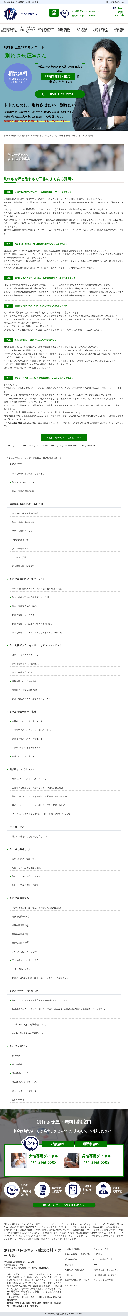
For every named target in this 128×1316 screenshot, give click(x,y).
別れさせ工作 (101, 1249)
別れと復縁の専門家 (103, 1259)
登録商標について (20, 1073)
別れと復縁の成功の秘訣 (23, 491)
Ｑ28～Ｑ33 (55, 445)
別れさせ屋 (9, 2)
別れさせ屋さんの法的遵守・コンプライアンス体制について (40, 978)
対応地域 (98, 1254)
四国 (56, 1303)
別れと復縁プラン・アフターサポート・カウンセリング (37, 632)
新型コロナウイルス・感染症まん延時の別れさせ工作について (40, 1000)
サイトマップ (71, 1285)
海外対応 (34, 1306)
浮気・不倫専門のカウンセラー (26, 655)
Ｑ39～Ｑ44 (78, 445)
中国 (50, 1303)
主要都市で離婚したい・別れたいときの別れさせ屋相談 (37, 788)
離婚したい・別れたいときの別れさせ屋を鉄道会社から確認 (39, 796)
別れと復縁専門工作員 (22, 672)
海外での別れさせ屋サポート (25, 756)
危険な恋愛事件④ (20, 943)
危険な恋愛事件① (20, 916)
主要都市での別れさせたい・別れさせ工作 (31, 730)
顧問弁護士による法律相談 (24, 681)
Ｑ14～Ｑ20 (32, 445)
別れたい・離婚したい (75, 1270)
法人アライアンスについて (24, 1091)
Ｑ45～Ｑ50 (89, 445)
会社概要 (16, 1055)
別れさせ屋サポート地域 (23, 711)
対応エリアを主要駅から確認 (25, 885)
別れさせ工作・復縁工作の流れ (26, 513)
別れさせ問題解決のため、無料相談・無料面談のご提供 (37, 588)
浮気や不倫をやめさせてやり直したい (29, 836)
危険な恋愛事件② (20, 925)
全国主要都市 (22, 1306)
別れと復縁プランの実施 (23, 615)
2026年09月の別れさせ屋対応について (29, 1033)
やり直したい (17, 826)
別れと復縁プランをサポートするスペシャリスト (36, 645)
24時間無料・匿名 (58, 76)
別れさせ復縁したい (20, 849)
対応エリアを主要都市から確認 (26, 867)
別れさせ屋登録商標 (103, 1280)
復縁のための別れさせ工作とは (26, 503)
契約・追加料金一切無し (23, 531)
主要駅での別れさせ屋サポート (26, 747)
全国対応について (20, 540)
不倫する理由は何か (21, 969)
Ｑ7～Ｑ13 (21, 445)
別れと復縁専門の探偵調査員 (25, 664)
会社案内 (69, 1275)
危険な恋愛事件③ (20, 934)
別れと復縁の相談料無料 (23, 522)
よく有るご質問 (19, 557)
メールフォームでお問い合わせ (66, 1205)
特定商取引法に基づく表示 (77, 1280)
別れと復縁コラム (19, 898)
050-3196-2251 (62, 94)
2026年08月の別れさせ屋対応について (29, 1024)
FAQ (96, 1264)
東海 (39, 1303)
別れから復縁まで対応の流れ (78, 1254)
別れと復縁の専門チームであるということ (31, 699)
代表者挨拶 (17, 1064)
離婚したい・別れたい (22, 769)
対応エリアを (18, 876)
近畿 (45, 1303)
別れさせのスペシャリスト (24, 482)
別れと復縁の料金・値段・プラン (27, 579)
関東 (22, 1303)
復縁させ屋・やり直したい (106, 1270)
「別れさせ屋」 (73, 1249)
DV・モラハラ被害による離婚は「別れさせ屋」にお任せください (41, 814)
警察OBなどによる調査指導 (24, 690)
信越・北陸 (31, 1303)
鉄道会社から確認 (32, 876)
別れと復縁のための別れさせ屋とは (28, 473)
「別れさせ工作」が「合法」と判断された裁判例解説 (36, 908)
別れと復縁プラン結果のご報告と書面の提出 (32, 624)
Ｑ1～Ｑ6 (11, 445)
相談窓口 (69, 1264)
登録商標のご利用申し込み (24, 1082)
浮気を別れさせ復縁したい (24, 859)
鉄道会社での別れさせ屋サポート (27, 739)
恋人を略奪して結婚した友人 (25, 960)
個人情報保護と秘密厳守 (23, 566)
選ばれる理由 (71, 1259)
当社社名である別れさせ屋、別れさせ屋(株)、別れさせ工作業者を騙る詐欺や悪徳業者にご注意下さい (58, 1009)
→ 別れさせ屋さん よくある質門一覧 (64, 437)
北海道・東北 (13, 1303)
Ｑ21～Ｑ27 (43, 445)
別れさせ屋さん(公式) (115, 2)
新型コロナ (40, 1291)
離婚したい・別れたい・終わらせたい (29, 779)
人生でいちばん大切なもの (24, 951)
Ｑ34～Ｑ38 (66, 445)
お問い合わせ (18, 1099)
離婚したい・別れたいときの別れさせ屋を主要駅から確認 (38, 805)
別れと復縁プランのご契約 (24, 606)
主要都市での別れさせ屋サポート (27, 721)
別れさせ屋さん (19, 1046)
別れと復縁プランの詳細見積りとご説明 (30, 597)
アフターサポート (20, 548)
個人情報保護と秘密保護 (105, 1275)
